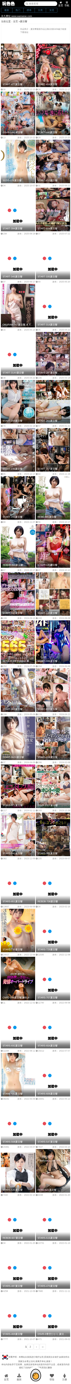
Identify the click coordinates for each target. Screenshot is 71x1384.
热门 (18, 10)
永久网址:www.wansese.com (16, 16)
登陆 (51, 1379)
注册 (64, 1379)
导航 (66, 5)
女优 (51, 10)
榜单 (29, 10)
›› (43, 1346)
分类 (40, 10)
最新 (6, 10)
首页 (60, 5)
